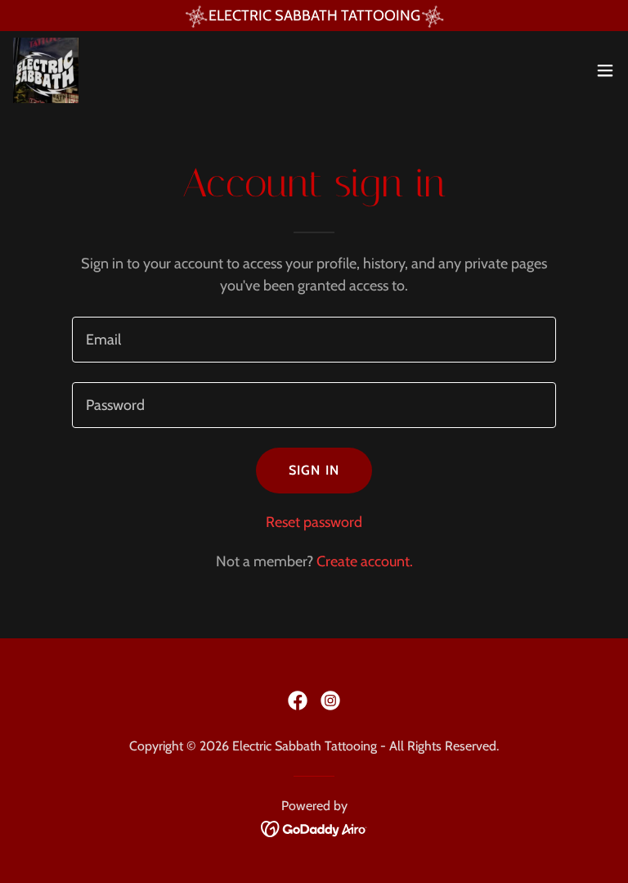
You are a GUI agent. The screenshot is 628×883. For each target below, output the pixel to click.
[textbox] (314, 340)
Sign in (314, 470)
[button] (605, 70)
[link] (45, 70)
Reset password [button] (314, 522)
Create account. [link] (364, 561)
